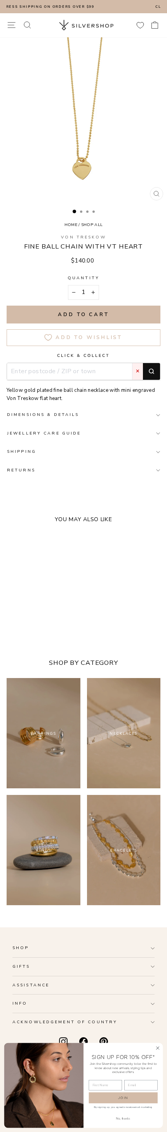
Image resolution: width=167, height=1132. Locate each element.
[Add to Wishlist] (66, 610)
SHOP (20, 948)
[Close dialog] (157, 1047)
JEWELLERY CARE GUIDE (44, 433)
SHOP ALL (92, 225)
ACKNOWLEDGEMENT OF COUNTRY (64, 1022)
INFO (19, 1003)
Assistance (30, 985)
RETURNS (21, 470)
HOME (70, 225)
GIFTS (21, 966)
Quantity (83, 278)
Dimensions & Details (43, 414)
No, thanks (123, 1118)
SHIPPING (21, 451)
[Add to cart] (78, 610)
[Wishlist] (140, 25)
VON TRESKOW (83, 237)
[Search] (151, 371)
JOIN (123, 1097)
